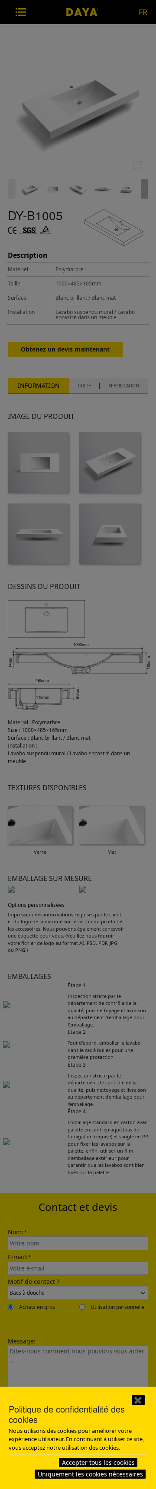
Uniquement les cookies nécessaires (90, 1474)
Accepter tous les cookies (98, 1462)
